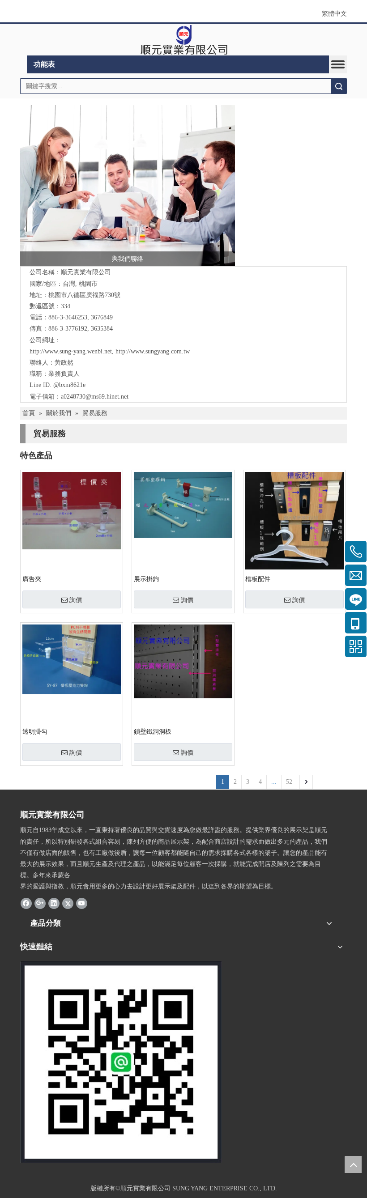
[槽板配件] (294, 520)
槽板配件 (257, 579)
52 (289, 781)
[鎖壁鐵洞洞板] (183, 661)
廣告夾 (31, 579)
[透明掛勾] (71, 658)
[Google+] (40, 903)
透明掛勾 (34, 731)
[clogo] (184, 39)
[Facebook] (26, 903)
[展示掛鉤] (183, 504)
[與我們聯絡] (127, 185)
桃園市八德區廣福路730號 (84, 295)
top (353, 1164)
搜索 (338, 86)
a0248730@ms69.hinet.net (94, 396)
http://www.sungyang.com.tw (152, 351)
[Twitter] (67, 903)
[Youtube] (81, 903)
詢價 (75, 599)
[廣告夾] (71, 510)
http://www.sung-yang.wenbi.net (71, 351)
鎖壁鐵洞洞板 (152, 731)
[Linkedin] (54, 903)
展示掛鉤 (146, 579)
